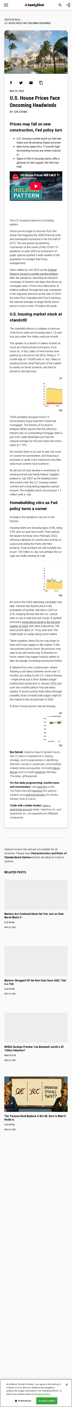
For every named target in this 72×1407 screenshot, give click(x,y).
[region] (36, 1393)
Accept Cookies (47, 1400)
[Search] (60, 5)
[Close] (66, 1384)
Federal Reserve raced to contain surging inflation (34, 272)
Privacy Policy (42, 1394)
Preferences (24, 1400)
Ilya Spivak (20, 111)
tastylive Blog (12, 19)
